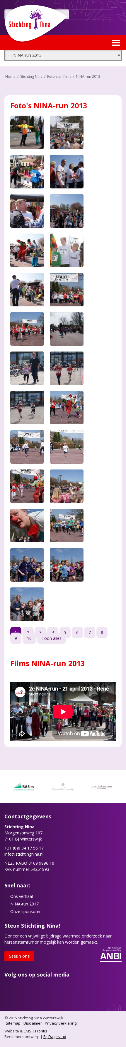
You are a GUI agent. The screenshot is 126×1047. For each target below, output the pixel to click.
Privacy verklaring (60, 1023)
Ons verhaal (21, 896)
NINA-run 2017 (24, 904)
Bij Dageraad (54, 1036)
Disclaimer (32, 1023)
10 (29, 638)
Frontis (41, 1031)
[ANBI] (111, 953)
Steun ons (19, 956)
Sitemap (13, 1023)
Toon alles (52, 638)
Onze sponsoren (26, 911)
